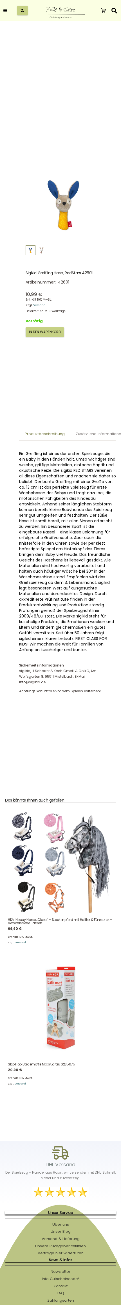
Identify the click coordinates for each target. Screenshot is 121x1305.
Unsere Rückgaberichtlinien (60, 1246)
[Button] (22, 10)
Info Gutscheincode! (60, 1278)
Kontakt (61, 1286)
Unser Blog (61, 1231)
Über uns (60, 1224)
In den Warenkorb (45, 331)
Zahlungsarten (60, 1300)
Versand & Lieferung (61, 1238)
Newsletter (60, 1271)
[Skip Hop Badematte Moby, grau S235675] (60, 1007)
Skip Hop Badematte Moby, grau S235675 (41, 1064)
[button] (9, 11)
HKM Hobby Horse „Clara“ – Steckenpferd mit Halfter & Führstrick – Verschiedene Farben (60, 921)
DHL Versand (60, 1164)
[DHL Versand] (60, 1153)
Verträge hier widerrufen (61, 1253)
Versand (39, 305)
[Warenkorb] (103, 11)
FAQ (60, 1293)
